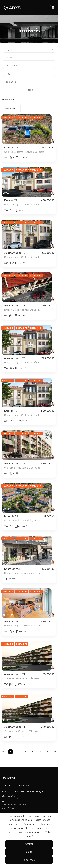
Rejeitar (29, 852)
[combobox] (11, 108)
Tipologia (10, 82)
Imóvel (9, 57)
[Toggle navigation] (53, 7)
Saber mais (29, 860)
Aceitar (29, 844)
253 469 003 (8, 796)
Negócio (10, 49)
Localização (11, 65)
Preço (8, 74)
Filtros (29, 90)
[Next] (55, 751)
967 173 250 (8, 801)
